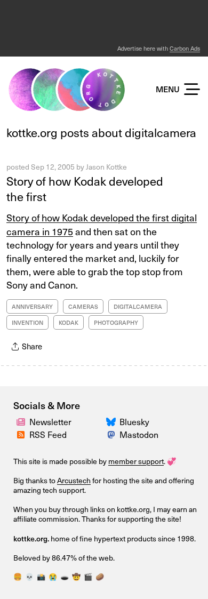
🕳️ (64, 576)
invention (27, 322)
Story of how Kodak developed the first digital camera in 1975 (101, 224)
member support (136, 461)
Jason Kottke (106, 166)
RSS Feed (48, 434)
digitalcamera (138, 306)
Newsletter (50, 421)
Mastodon (138, 434)
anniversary (32, 306)
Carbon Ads (185, 48)
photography (116, 322)
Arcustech (74, 480)
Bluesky (134, 421)
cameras (83, 306)
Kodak (68, 322)
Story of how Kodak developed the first (84, 188)
